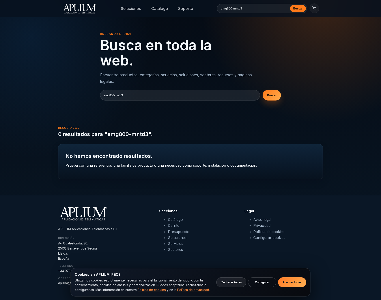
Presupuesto (178, 231)
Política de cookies (268, 231)
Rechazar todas (231, 282)
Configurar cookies (269, 237)
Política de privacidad (193, 290)
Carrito (173, 225)
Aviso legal (262, 219)
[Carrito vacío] (314, 8)
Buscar (298, 8)
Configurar (262, 282)
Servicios (175, 243)
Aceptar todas (292, 282)
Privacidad (262, 225)
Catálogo (159, 8)
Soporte (185, 8)
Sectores (175, 249)
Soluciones (131, 8)
